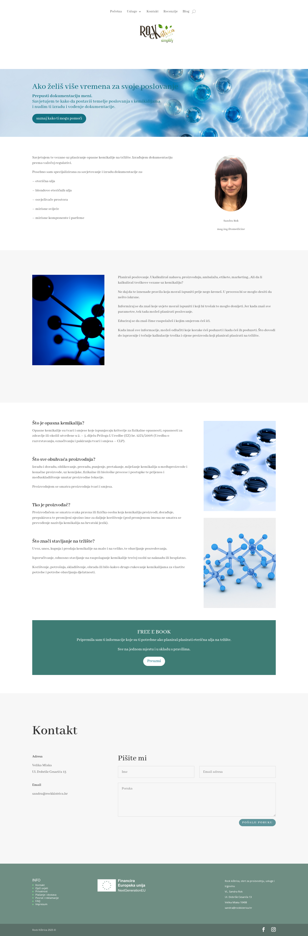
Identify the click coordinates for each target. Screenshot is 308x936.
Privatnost (41, 891)
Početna (116, 12)
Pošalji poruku (257, 822)
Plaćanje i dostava (45, 894)
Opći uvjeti (41, 888)
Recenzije (170, 12)
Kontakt (153, 12)
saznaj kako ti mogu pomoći (59, 118)
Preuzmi (154, 661)
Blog (186, 12)
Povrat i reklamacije (47, 897)
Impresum (41, 904)
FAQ (37, 901)
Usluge (132, 12)
